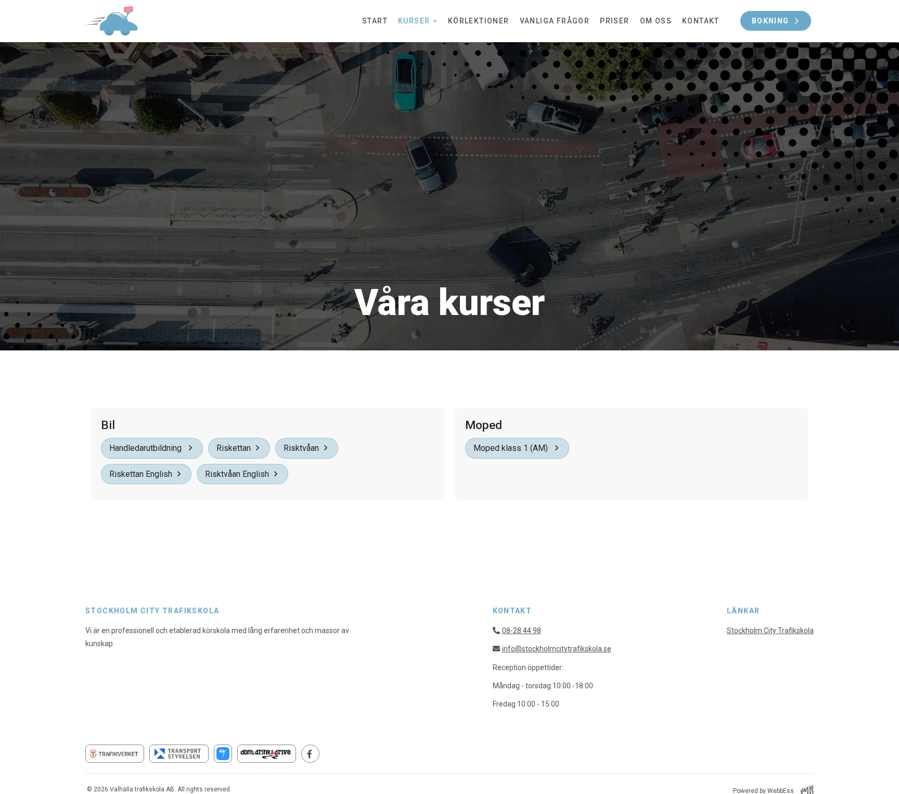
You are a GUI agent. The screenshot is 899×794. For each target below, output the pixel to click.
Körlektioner (478, 21)
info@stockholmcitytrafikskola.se (556, 649)
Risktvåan (301, 448)
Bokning (770, 21)
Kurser (414, 21)
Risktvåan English (237, 474)
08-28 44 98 (521, 630)
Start (375, 21)
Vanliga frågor (555, 21)
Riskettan (233, 448)
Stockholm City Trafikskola (770, 630)
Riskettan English (140, 474)
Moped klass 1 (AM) (511, 448)
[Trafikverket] (114, 754)
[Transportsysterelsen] (178, 754)
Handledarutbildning (146, 448)
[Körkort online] (223, 754)
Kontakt (701, 21)
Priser (614, 21)
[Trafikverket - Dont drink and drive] (266, 754)
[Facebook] (310, 754)
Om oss (656, 21)
